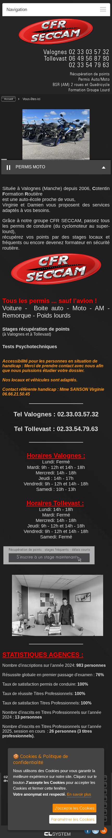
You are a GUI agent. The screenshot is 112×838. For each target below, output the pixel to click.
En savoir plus (79, 794)
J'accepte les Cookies (74, 808)
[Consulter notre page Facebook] (87, 832)
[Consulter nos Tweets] (95, 832)
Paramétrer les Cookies (73, 819)
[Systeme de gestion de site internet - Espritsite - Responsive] (57, 834)
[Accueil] (56, 44)
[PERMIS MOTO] (56, 134)
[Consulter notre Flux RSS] (103, 832)
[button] (8, 99)
